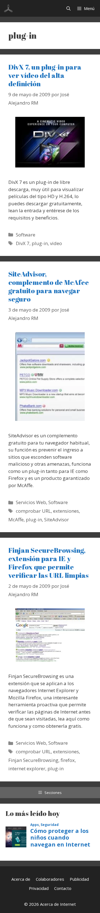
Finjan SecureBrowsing (33, 760)
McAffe (16, 519)
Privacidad (39, 888)
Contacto (62, 888)
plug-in (40, 243)
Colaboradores (50, 879)
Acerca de (20, 879)
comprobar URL (33, 511)
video (56, 243)
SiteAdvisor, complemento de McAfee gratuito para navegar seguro (48, 286)
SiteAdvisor (56, 519)
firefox (68, 760)
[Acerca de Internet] (8, 8)
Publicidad (79, 879)
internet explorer (26, 768)
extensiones (66, 511)
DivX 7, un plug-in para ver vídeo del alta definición (44, 75)
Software (25, 234)
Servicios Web (31, 502)
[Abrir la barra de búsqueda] (68, 8)
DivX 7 (22, 243)
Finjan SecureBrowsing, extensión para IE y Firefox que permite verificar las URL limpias (48, 563)
